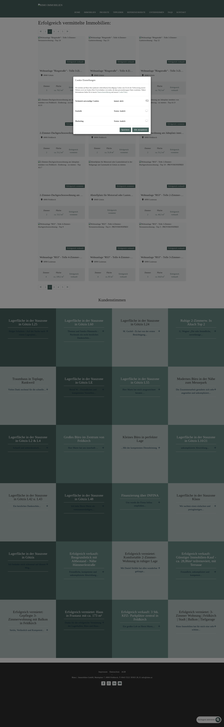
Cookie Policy (123, 92)
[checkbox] (147, 100)
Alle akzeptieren (140, 130)
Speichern (125, 130)
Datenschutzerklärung (104, 92)
